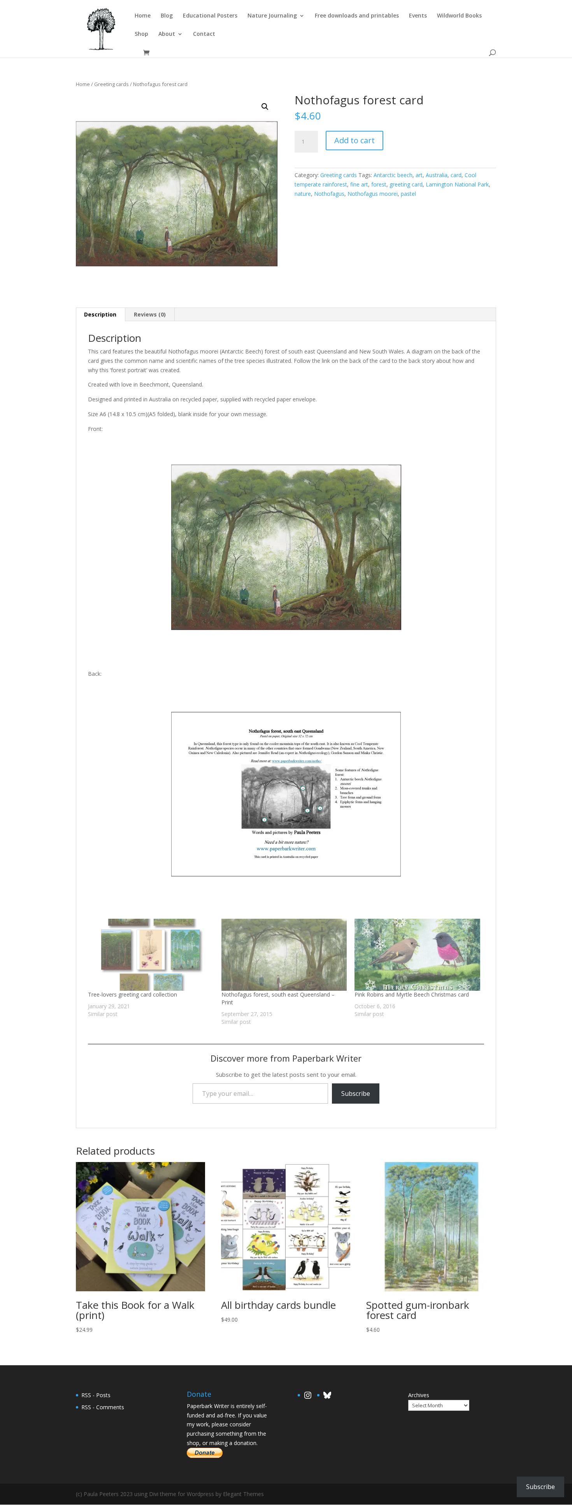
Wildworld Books (459, 16)
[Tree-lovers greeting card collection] (151, 954)
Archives (418, 1395)
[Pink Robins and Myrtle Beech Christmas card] (417, 954)
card (456, 175)
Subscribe (355, 1093)
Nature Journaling (272, 16)
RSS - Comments (102, 1407)
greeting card (406, 184)
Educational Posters (210, 16)
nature (303, 193)
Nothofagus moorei (372, 193)
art (419, 175)
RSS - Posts (96, 1395)
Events (418, 16)
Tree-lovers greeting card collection (132, 994)
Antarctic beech (393, 175)
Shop (141, 34)
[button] (265, 107)
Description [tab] (100, 314)
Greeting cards (111, 84)
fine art (359, 184)
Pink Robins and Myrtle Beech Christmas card (411, 994)
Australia (436, 175)
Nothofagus (329, 193)
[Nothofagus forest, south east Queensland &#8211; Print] (284, 954)
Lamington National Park (457, 184)
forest (378, 184)
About (166, 34)
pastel (408, 193)
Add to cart (354, 140)
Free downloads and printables (357, 16)
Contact (204, 34)
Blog (167, 16)
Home (143, 16)
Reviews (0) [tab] (150, 314)
